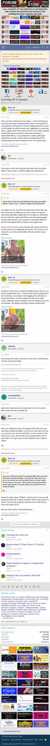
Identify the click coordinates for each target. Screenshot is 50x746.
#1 (48, 117)
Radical (21, 597)
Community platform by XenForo (19, 744)
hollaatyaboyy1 (11, 537)
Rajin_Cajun (23, 614)
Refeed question (13, 554)
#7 (48, 424)
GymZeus (45, 642)
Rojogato (4, 610)
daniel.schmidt (35, 605)
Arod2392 (19, 610)
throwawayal (44, 597)
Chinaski (4, 601)
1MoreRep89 (21, 603)
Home (41, 739)
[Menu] (3, 47)
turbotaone (11, 601)
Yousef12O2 (44, 599)
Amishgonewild (6, 599)
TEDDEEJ (20, 607)
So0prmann (25, 605)
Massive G (36, 603)
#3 (48, 193)
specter (8, 568)
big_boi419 (19, 601)
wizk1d (8, 547)
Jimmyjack (21, 612)
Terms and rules (16, 739)
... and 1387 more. (7, 618)
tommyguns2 (10, 578)
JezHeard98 (42, 610)
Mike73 (43, 603)
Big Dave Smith (33, 614)
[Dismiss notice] (47, 54)
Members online (8, 593)
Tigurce (29, 603)
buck (19, 605)
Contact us (5, 739)
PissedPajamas (6, 616)
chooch (3, 612)
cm (17, 597)
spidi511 (42, 607)
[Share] (44, 117)
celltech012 (5, 607)
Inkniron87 (15, 614)
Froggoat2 (13, 607)
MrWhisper (11, 610)
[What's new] (42, 47)
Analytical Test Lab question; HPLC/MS (23, 575)
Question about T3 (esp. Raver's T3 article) (25, 544)
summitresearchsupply (8, 603)
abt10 (25, 610)
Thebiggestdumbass (32, 607)
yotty (35, 612)
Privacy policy (28, 739)
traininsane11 (32, 610)
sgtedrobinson (6, 614)
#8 (48, 468)
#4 (48, 287)
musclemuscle (12, 612)
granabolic (13, 605)
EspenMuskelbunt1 (18, 599)
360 (39, 612)
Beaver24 (29, 612)
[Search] (47, 47)
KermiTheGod (5, 597)
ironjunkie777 (33, 601)
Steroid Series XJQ (32, 599)
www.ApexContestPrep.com (10, 146)
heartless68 (35, 597)
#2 (48, 164)
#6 (48, 404)
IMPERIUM (5, 605)
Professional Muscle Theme (12, 736)
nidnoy (15, 616)
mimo (13, 597)
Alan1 (26, 601)
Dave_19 (6, 103)
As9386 (27, 597)
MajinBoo (21, 616)
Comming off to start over (17, 535)
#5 (48, 355)
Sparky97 (9, 556)
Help (35, 739)
